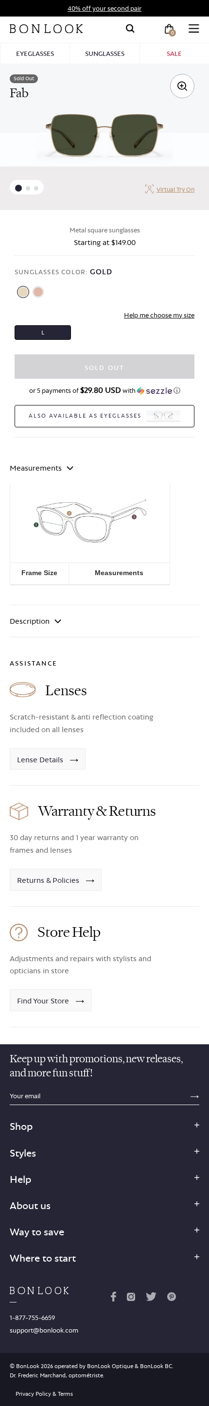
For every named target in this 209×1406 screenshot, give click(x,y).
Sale (174, 53)
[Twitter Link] (151, 1298)
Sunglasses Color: (63, 271)
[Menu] (194, 28)
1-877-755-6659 (32, 1317)
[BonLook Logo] (46, 28)
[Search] (130, 28)
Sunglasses (104, 53)
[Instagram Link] (131, 1298)
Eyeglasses (35, 53)
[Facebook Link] (113, 1298)
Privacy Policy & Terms (44, 1393)
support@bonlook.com (44, 1330)
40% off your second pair (104, 8)
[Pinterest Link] (171, 1298)
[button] (18, 188)
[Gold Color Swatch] (23, 292)
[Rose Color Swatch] (38, 292)
